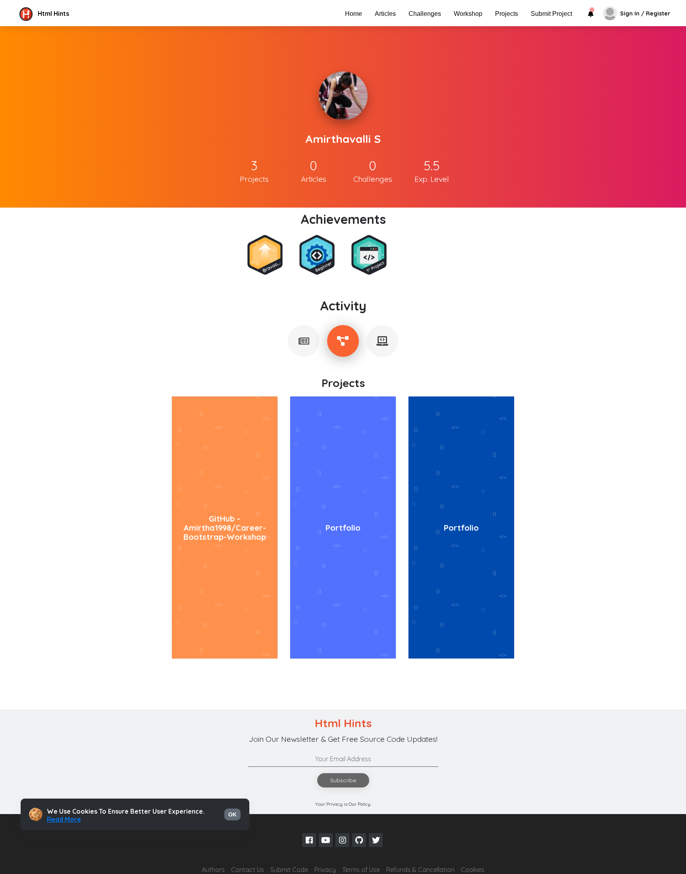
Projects (506, 13)
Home (353, 13)
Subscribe (343, 780)
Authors (213, 870)
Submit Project (551, 13)
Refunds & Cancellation (420, 870)
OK (232, 814)
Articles (385, 13)
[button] (84, 13)
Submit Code (289, 870)
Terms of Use (361, 870)
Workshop (468, 13)
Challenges (425, 13)
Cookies (472, 870)
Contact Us (247, 870)
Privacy (325, 870)
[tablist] (304, 341)
